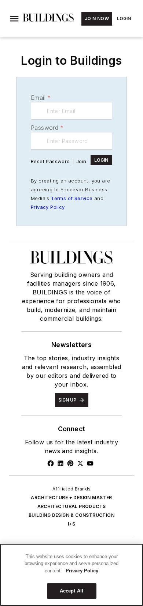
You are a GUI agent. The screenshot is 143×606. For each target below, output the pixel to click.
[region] (71, 575)
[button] (14, 18)
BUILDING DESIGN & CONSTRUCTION (71, 515)
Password (47, 127)
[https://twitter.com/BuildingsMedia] (80, 463)
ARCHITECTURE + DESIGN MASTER (71, 497)
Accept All (71, 591)
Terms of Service (71, 198)
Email (41, 97)
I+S (71, 524)
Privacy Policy (48, 207)
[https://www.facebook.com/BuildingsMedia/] (50, 463)
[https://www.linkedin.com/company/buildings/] (60, 463)
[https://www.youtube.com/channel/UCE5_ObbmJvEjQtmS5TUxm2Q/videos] (90, 463)
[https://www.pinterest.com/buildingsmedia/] (70, 463)
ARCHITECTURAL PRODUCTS (71, 506)
